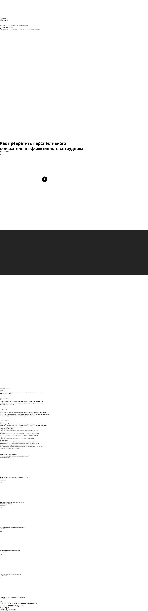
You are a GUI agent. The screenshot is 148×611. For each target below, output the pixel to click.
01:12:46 (2, 501)
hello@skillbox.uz (4, 326)
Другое (2, 353)
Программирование (5, 334)
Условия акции (4, 321)
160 (1, 601)
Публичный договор (5, 327)
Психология (3, 340)
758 (1, 482)
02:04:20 (2, 476)
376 (1, 507)
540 (1, 531)
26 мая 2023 (2, 598)
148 (1, 577)
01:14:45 (2, 572)
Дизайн (2, 343)
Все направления (4, 332)
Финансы (2, 346)
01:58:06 (2, 526)
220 (1, 554)
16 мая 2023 (2, 505)
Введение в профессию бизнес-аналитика (12, 527)
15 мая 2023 (2, 480)
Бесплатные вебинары (6, 27)
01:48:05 (2, 549)
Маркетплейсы (4, 335)
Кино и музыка (4, 349)
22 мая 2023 (2, 528)
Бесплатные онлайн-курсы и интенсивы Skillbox (14, 25)
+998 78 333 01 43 (6, 323)
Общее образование (5, 341)
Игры (1, 350)
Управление (3, 337)
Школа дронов (4, 347)
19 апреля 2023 (3, 575)
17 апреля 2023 (3, 551)
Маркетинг (3, 344)
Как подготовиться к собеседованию (10, 574)
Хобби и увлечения (5, 352)
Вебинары (3, 18)
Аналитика (3, 338)
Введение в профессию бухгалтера (10, 550)
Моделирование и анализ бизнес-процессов (12, 597)
